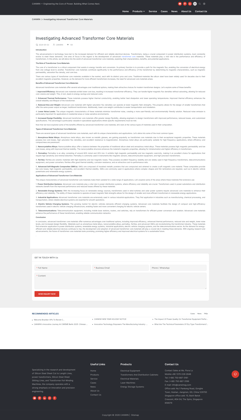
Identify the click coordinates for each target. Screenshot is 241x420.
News (199, 313)
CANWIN (36, 19)
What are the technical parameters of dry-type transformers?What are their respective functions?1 (181, 324)
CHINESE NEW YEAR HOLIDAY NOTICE (110, 319)
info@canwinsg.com (181, 385)
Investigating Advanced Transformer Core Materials (68, 19)
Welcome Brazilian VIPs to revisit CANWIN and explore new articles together (49, 320)
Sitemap (135, 415)
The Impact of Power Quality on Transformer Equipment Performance (181, 319)
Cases (192, 313)
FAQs (206, 313)
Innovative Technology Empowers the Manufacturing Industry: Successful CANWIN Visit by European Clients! (121, 324)
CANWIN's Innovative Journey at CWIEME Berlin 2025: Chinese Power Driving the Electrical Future (61, 324)
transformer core (129, 56)
